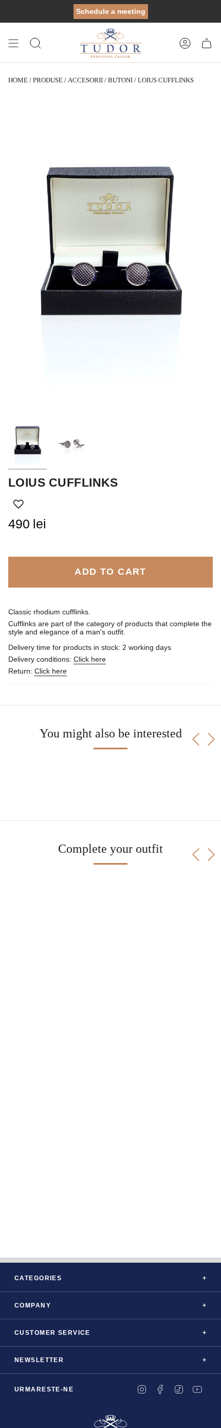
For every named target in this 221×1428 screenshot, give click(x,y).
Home (18, 80)
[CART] (206, 43)
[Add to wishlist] (18, 504)
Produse (48, 80)
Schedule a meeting (110, 11)
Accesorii (85, 80)
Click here (89, 659)
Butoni (120, 80)
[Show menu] (13, 43)
